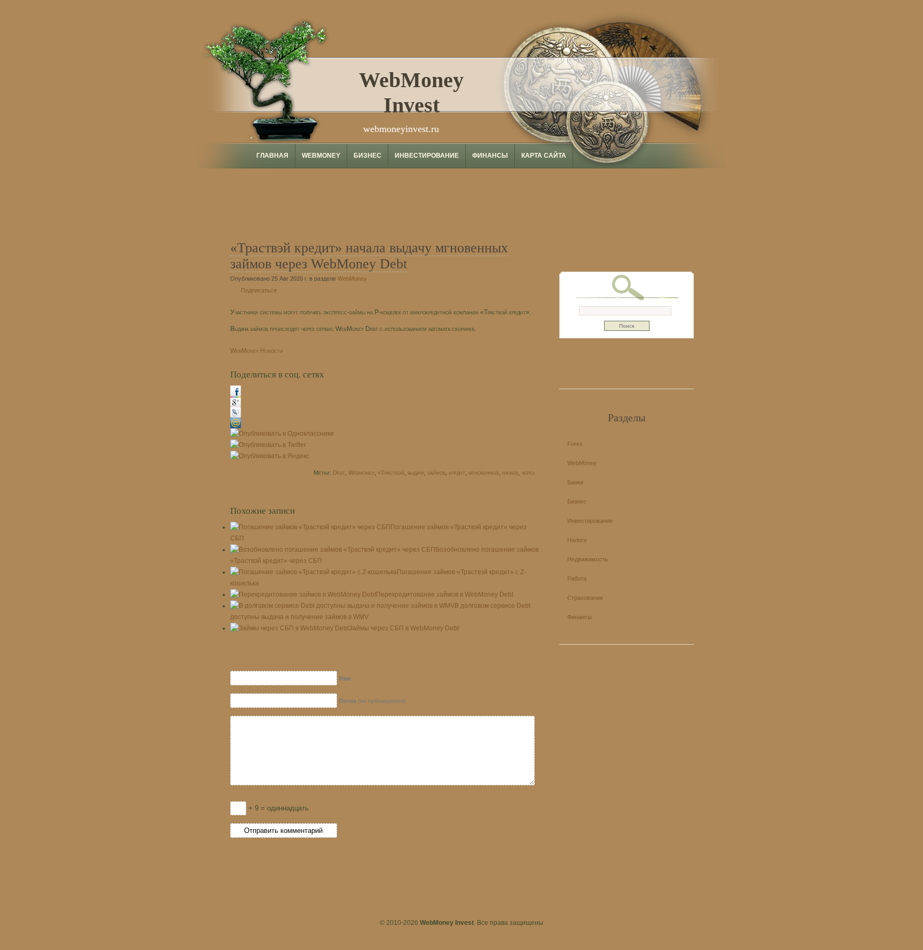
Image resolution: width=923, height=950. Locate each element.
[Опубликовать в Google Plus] (235, 404)
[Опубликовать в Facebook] (235, 394)
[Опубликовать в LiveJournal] (235, 415)
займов (436, 472)
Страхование (585, 597)
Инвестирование (427, 155)
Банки (575, 482)
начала (510, 472)
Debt (339, 472)
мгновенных (483, 472)
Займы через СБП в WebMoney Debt (404, 628)
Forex (575, 444)
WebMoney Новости (256, 350)
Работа (576, 578)
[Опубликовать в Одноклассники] (282, 433)
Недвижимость (587, 559)
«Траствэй (391, 472)
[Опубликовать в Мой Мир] (235, 426)
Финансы (490, 155)
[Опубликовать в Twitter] (268, 445)
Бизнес (367, 155)
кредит (457, 472)
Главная (272, 155)
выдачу (416, 472)
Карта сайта (543, 155)
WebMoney (321, 155)
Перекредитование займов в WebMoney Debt (444, 594)
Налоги (576, 540)
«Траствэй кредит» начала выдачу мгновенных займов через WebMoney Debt (369, 256)
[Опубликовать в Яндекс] (269, 456)
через (528, 472)
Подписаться (259, 290)
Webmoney (361, 472)
